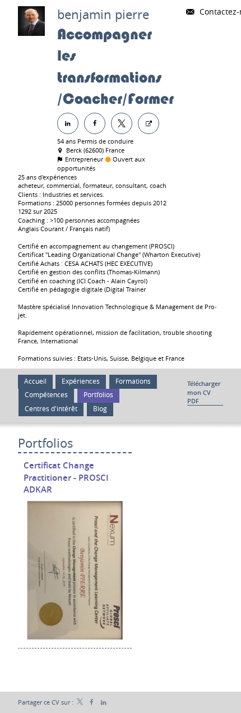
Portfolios (45, 443)
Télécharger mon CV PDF (204, 392)
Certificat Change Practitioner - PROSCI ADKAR (66, 477)
